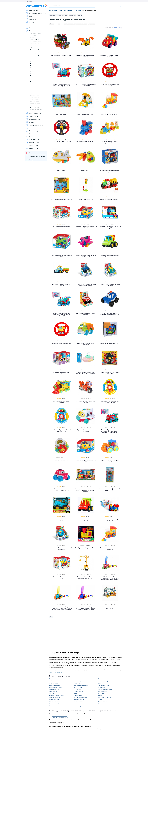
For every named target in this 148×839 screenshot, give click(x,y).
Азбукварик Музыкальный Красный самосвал (109, 56)
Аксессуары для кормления (36, 125)
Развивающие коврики (36, 41)
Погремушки (33, 35)
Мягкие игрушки (34, 63)
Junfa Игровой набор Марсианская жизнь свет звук (109, 607)
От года (80, 15)
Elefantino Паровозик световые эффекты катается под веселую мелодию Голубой (61, 85)
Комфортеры (101, 687)
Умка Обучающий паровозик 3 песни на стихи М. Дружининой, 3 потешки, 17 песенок (86, 490)
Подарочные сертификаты (56, 679)
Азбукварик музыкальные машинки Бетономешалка (109, 256)
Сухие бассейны (78, 689)
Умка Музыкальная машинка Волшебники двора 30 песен (62, 489)
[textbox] (72, 6)
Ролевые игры (34, 69)
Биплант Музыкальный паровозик (109, 199)
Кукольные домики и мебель (37, 87)
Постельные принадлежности (37, 13)
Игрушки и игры (34, 30)
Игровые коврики (35, 43)
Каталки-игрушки (34, 99)
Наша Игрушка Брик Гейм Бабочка (59, 716)
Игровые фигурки (35, 73)
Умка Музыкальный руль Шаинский (61, 343)
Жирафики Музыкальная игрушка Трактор (110, 460)
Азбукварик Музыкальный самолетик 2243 (61, 256)
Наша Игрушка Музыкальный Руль (109, 343)
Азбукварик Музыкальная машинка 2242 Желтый (86, 227)
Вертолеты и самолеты (36, 83)
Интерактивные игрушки (36, 61)
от (53, 23)
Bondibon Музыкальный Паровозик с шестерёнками (86, 85)
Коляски (31, 16)
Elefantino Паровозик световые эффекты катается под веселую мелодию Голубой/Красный (61, 314)
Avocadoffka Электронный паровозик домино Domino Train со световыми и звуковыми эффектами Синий (85, 608)
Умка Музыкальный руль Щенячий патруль (109, 85)
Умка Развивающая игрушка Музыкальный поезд (109, 142)
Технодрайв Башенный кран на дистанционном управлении (85, 577)
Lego (31, 47)
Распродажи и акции (34, 153)
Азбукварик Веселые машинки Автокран (61, 577)
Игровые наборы (34, 71)
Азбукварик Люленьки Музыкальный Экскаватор (61, 548)
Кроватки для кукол (35, 91)
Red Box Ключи (85, 170)
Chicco (33, 58)
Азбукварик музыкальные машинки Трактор (61, 285)
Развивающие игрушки (36, 53)
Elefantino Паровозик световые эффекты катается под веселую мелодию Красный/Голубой (109, 431)
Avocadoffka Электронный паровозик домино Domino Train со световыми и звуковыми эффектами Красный (110, 578)
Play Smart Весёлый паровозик (109, 114)
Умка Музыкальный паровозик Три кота (61, 199)
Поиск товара (51, 6)
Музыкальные (72, 15)
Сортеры (51, 693)
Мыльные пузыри (34, 107)
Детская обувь (33, 28)
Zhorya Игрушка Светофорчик (85, 199)
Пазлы (32, 105)
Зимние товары (33, 116)
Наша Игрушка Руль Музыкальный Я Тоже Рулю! (110, 373)
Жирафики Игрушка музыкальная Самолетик (86, 430)
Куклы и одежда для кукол (37, 85)
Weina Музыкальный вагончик (85, 114)
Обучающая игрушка (62, 15)
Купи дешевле (33, 160)
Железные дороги (78, 695)
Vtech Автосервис (61, 114)
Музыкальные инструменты (37, 51)
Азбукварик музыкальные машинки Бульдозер (85, 56)
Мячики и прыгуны (35, 65)
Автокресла (32, 19)
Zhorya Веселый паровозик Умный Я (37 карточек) (110, 171)
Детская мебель (33, 10)
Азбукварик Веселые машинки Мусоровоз (85, 344)
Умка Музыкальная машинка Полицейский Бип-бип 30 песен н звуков (109, 314)
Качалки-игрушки (34, 97)
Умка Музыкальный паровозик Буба (85, 548)
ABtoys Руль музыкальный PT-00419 (61, 141)
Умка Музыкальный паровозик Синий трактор (86, 142)
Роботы (32, 93)
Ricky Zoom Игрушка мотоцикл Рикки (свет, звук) (85, 401)
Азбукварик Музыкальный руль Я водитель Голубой (62, 430)
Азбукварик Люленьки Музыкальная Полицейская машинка (86, 285)
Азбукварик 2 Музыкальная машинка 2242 (86, 460)
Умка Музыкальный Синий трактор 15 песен (61, 519)
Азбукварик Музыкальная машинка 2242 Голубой (110, 227)
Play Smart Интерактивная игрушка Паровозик (109, 548)
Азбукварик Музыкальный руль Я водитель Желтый (110, 401)
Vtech (33, 57)
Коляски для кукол (35, 89)
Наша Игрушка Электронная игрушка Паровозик (110, 519)
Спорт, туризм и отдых (35, 113)
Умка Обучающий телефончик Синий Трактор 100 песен (110, 489)
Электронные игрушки (36, 55)
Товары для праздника (36, 109)
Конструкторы (34, 77)
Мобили (32, 37)
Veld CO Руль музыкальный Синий (61, 460)
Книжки (31, 136)
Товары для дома (33, 145)
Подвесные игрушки (35, 33)
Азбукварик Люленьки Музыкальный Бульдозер (110, 285)
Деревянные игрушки (36, 49)
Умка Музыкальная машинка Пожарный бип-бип (85, 313)
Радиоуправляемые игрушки (37, 79)
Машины (32, 81)
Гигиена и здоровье (34, 119)
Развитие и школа (34, 142)
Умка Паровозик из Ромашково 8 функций (62, 401)
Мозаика (32, 75)
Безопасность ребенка (35, 131)
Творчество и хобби (34, 139)
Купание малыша (33, 128)
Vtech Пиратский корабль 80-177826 (61, 55)
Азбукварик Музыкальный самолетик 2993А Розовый (86, 256)
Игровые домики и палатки (37, 67)
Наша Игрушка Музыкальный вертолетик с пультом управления (85, 373)
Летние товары (33, 148)
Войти (120, 7)
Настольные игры (35, 103)
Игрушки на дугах (34, 39)
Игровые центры (34, 45)
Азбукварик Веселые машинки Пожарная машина (61, 227)
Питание (31, 122)
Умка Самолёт (61, 170)
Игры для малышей (35, 101)
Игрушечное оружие (35, 95)
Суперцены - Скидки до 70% (37, 156)
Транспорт (32, 22)
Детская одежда (33, 25)
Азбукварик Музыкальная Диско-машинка (61, 373)
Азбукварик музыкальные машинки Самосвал (85, 519)
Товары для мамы (34, 133)
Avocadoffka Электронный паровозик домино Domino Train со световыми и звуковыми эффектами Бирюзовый (61, 608)
